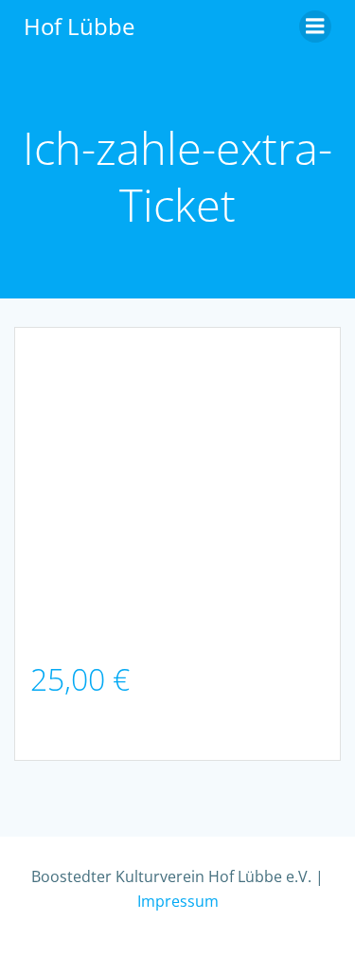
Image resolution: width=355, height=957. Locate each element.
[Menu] (315, 26)
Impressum (178, 901)
